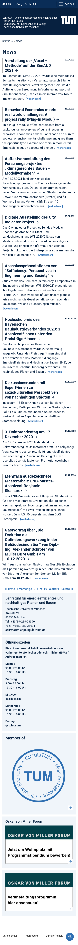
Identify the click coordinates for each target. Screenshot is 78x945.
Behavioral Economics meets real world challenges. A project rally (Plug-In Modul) (30, 114)
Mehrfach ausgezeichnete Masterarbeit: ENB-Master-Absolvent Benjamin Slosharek (29, 483)
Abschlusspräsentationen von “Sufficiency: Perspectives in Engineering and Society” (31, 270)
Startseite (7, 41)
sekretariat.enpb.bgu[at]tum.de (25, 630)
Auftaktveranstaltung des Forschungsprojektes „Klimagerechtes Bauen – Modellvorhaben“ (27, 166)
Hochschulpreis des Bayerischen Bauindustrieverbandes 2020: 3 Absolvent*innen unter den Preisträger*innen (32, 329)
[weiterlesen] (33, 98)
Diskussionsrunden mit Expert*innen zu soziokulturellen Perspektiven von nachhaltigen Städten (31, 390)
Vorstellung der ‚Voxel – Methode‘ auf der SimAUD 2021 (28, 65)
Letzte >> (67, 589)
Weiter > (55, 589)
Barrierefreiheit (54, 935)
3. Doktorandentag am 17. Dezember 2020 (28, 434)
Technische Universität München (20, 26)
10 (45, 589)
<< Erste (10, 589)
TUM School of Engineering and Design (24, 23)
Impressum (31, 935)
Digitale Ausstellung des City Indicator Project (30, 219)
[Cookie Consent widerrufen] (70, 937)
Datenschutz (9, 935)
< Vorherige (25, 589)
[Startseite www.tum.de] (68, 20)
